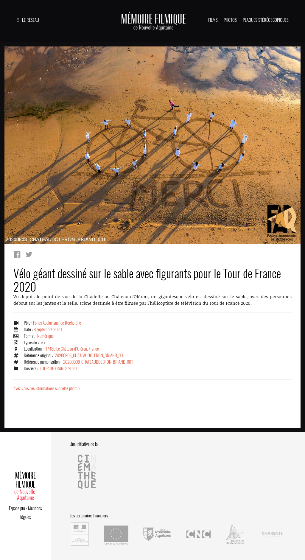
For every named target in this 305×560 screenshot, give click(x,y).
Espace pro (17, 508)
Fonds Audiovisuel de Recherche (57, 323)
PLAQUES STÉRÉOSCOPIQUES (266, 20)
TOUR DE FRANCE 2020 (58, 368)
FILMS (213, 20)
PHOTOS (230, 20)
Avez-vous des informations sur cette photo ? (46, 388)
